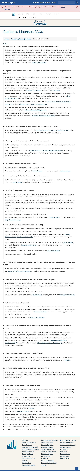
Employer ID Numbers (34, 90)
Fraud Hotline (64, 449)
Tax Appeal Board (27, 454)
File (27, 14)
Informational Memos (28, 465)
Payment (20, 14)
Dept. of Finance (65, 458)
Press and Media (65, 454)
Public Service (17, 182)
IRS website (55, 90)
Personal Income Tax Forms (49, 440)
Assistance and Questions (48, 451)
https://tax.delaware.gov (13, 220)
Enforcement (22, 17)
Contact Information (28, 451)
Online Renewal (38, 171)
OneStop (67, 360)
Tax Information (27, 445)
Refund (34, 14)
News (42, 2)
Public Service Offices (53, 251)
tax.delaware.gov (65, 171)
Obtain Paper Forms (47, 443)
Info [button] (56, 14)
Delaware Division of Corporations (36, 110)
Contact (53, 2)
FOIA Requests (64, 456)
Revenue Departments (29, 443)
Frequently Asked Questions (30, 449)
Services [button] (48, 14)
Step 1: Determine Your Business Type (50, 343)
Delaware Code (26, 463)
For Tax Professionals (47, 461)
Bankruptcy (63, 451)
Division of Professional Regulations (43, 116)
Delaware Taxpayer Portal (30, 447)
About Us (25, 440)
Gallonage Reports (65, 447)
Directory (36, 2)
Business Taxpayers (47, 447)
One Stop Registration (47, 449)
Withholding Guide (23, 411)
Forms (41, 14)
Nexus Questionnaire (39, 62)
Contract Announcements (67, 445)
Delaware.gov (8, 2)
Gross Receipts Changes (69, 440)
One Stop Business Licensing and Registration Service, (46, 150)
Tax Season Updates (47, 454)
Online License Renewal (36, 317)
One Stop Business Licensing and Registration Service (53, 130)
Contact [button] (32, 17)
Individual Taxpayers (47, 445)
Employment (26, 456)
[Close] (77, 7)
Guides (47, 2)
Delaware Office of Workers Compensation (33, 104)
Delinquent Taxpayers (66, 443)
